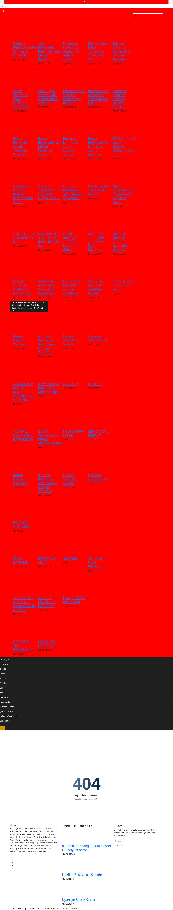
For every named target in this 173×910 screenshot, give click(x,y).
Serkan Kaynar (23, 302)
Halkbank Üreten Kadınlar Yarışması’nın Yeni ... (23, 194)
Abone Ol (119, 845)
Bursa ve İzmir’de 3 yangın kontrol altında (70, 146)
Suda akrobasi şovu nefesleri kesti (24, 237)
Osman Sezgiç (30, 305)
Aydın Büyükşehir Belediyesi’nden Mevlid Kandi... (50, 51)
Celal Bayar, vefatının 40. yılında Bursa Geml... (48, 97)
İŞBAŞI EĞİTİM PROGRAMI (74, 600)
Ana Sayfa (4, 659)
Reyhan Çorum (37, 302)
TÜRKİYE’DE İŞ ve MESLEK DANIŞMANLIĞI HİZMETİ (24, 604)
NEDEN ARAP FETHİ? (73, 433)
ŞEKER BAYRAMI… (21, 560)
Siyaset (3, 678)
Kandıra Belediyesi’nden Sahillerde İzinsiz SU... (25, 49)
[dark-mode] (2, 728)
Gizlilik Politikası (7, 706)
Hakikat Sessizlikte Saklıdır (70, 340)
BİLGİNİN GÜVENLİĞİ (21, 524)
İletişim (3, 683)
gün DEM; (70, 558)
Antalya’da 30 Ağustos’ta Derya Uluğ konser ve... (48, 287)
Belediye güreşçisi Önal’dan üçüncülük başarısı (121, 241)
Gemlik (3, 669)
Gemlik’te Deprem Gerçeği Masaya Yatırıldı (120, 99)
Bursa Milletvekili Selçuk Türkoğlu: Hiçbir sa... (21, 146)
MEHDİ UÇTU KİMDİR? (98, 433)
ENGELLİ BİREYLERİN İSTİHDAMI (47, 602)
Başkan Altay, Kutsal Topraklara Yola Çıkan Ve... (98, 51)
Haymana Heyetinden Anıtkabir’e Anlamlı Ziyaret (72, 51)
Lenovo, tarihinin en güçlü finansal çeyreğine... (73, 192)
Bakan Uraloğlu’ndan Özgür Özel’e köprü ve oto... (123, 194)
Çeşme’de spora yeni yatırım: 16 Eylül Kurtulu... (96, 241)
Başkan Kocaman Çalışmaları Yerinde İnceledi (121, 51)
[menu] (2, 2)
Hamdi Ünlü (32, 308)
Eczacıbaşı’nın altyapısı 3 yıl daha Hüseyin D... (48, 239)
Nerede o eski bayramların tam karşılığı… (48, 388)
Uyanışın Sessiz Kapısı (97, 338)
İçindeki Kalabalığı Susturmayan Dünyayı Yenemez (48, 344)
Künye (3, 692)
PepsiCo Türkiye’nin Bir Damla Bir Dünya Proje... (49, 192)
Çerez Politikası (7, 711)
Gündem (4, 664)
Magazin (4, 697)
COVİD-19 (70, 384)
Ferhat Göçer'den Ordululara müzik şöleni (22, 287)
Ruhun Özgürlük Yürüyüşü (20, 340)
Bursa (2, 673)
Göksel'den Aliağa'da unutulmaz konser (96, 287)
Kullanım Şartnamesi (9, 716)
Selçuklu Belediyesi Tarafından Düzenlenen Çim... (72, 241)
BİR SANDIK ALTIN (47, 560)
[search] (135, 16)
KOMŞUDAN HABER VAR (47, 643)
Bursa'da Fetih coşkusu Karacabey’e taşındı (74, 97)
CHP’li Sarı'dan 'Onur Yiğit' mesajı (99, 190)
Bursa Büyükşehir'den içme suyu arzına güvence (100, 146)
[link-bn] (53, 735)
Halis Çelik (22, 308)
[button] (86, 702)
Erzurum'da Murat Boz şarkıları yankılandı (72, 287)
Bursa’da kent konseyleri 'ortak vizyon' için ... (98, 97)
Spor (2, 688)
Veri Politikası (6, 721)
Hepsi (14, 302)
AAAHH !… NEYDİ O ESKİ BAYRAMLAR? (23, 435)
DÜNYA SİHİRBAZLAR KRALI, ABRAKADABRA (49, 437)
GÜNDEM (95, 384)
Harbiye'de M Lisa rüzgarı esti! (123, 285)
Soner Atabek (18, 305)
